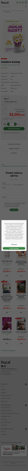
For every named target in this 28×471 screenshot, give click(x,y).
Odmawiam (14, 244)
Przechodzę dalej (14, 248)
